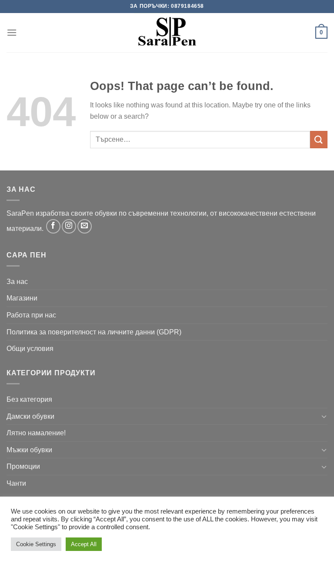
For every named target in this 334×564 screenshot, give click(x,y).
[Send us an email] (84, 226)
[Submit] (318, 139)
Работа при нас (31, 315)
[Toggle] (324, 416)
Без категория (29, 399)
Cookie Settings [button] (36, 544)
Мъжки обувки (29, 450)
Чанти (16, 483)
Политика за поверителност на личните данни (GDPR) (94, 332)
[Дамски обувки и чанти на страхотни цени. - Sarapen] (167, 32)
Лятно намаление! (36, 433)
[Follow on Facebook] (53, 226)
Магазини (22, 298)
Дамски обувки (30, 416)
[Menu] (12, 32)
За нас (17, 281)
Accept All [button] (84, 544)
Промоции (23, 466)
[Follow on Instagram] (69, 226)
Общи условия (30, 348)
